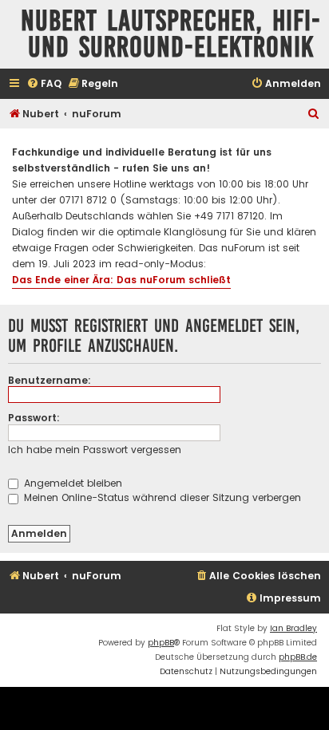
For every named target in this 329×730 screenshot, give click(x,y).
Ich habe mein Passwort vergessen (94, 450)
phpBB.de (298, 657)
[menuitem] (43, 84)
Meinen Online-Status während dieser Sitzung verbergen (161, 497)
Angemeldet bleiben (71, 483)
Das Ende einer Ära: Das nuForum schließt (121, 279)
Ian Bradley (293, 628)
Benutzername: (49, 380)
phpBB (161, 643)
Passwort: (34, 417)
